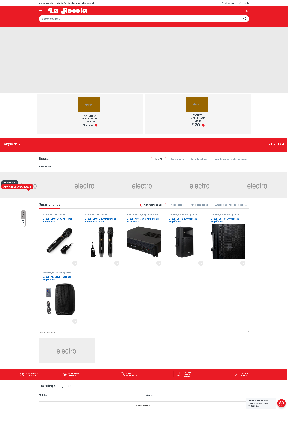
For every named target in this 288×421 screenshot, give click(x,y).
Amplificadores (199, 159)
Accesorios (177, 159)
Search (245, 18)
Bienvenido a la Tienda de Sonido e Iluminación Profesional (66, 3)
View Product (73, 263)
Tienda (246, 3)
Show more (45, 166)
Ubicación (229, 3)
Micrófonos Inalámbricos (54, 215)
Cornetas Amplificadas (189, 214)
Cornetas (173, 214)
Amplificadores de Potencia (231, 159)
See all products (47, 332)
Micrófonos (48, 214)
